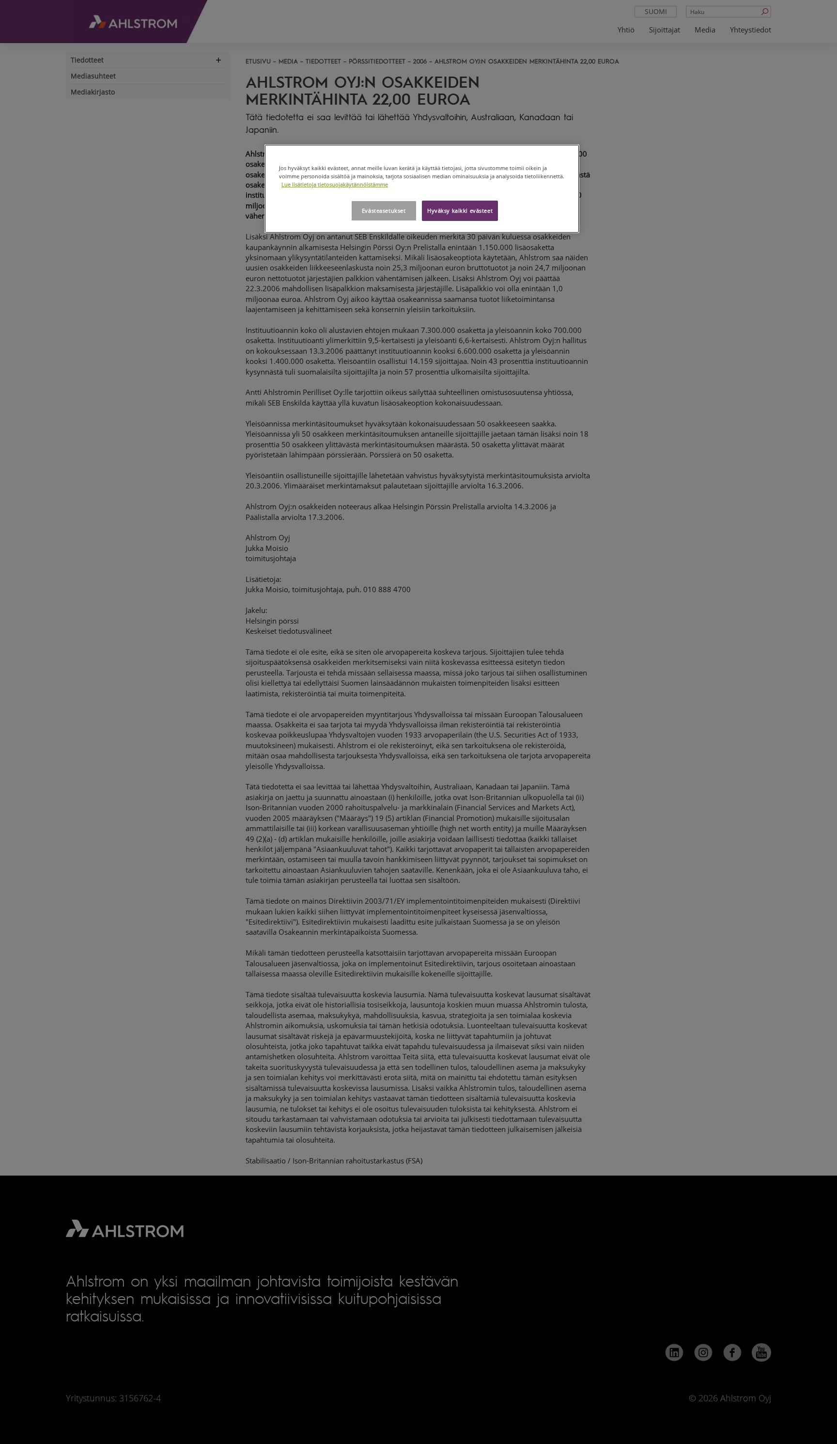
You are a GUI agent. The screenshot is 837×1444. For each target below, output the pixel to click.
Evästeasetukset (384, 210)
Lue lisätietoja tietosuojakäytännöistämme (334, 184)
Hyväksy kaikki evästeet (460, 210)
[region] (421, 188)
